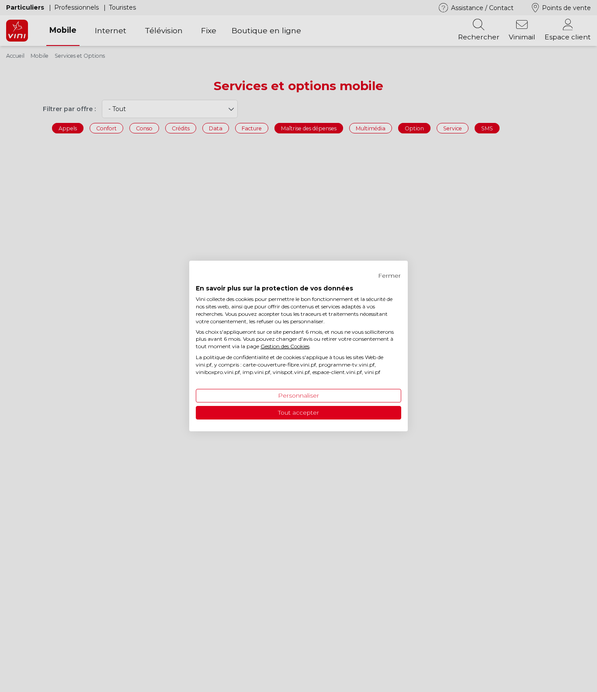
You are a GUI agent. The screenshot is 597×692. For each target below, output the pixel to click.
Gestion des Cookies (284, 346)
